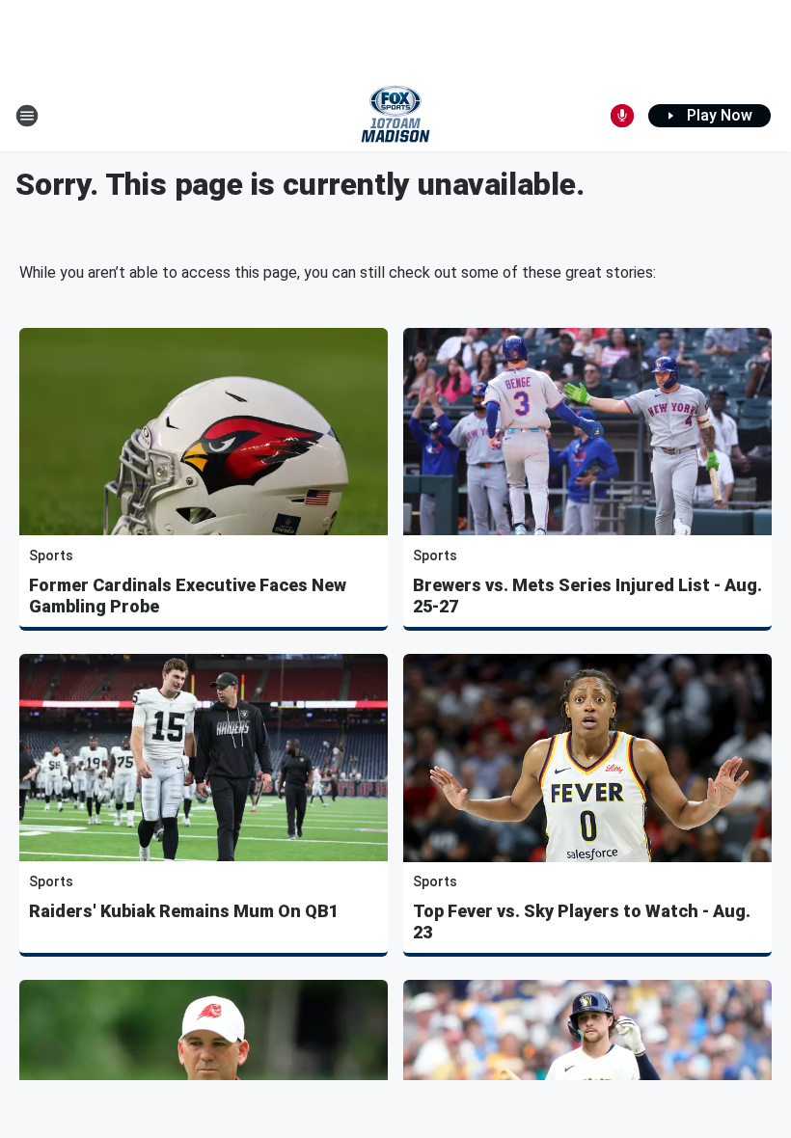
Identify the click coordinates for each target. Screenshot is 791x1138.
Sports (51, 555)
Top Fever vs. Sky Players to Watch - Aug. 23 (581, 921)
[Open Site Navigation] (27, 115)
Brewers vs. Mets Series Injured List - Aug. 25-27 (587, 595)
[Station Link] (395, 116)
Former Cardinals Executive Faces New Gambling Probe (187, 595)
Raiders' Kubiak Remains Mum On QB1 (184, 911)
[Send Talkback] (622, 115)
